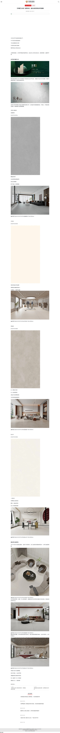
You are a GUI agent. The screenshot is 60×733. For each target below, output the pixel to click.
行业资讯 (33, 5)
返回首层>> (13, 684)
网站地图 (1, 732)
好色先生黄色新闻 (28, 5)
